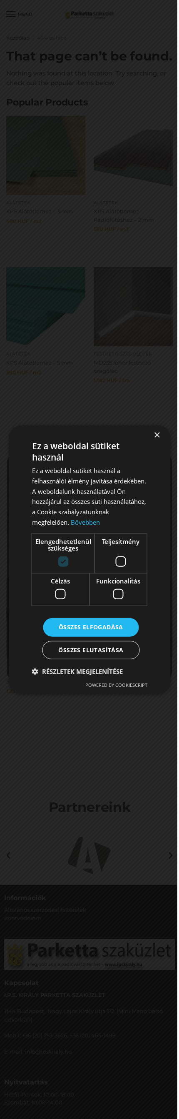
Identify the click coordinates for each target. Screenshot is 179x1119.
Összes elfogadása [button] (91, 627)
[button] (77, 671)
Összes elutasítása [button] (90, 650)
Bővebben (85, 522)
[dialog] (89, 559)
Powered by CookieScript (116, 685)
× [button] (157, 435)
